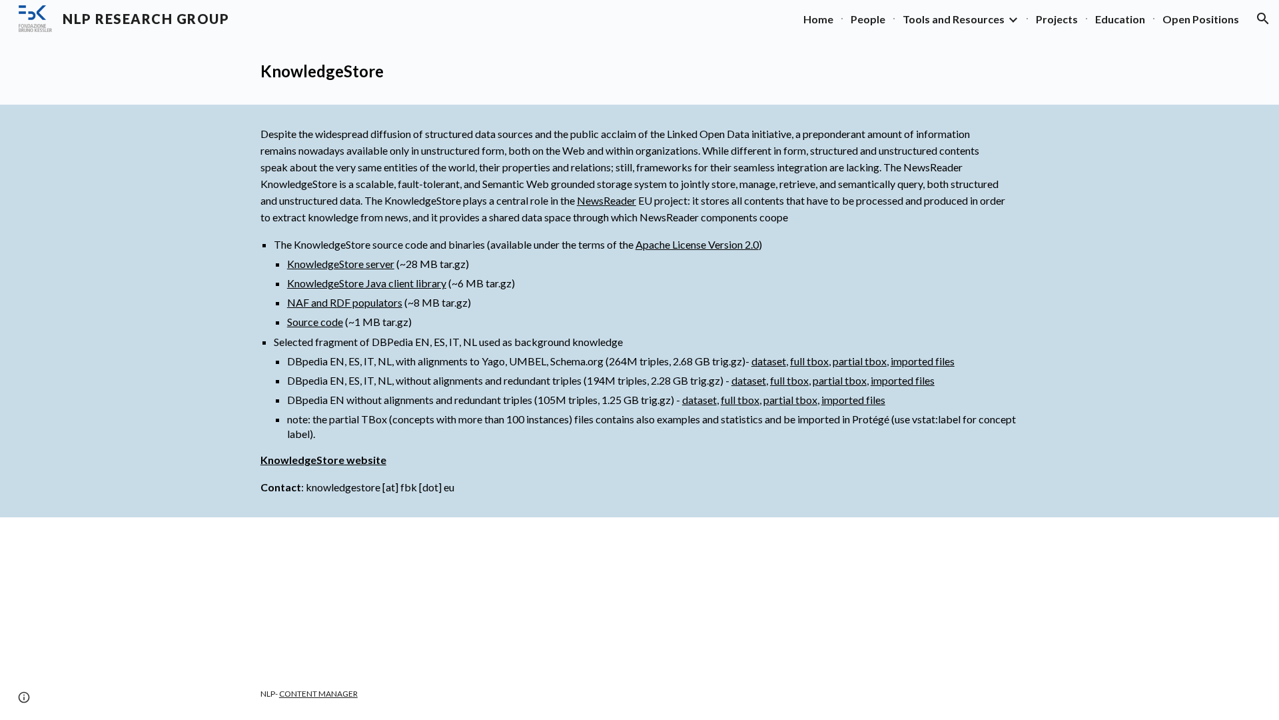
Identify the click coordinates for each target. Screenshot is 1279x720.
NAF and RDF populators (344, 302)
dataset (768, 361)
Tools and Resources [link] (954, 19)
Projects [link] (1057, 19)
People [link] (868, 19)
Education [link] (1120, 19)
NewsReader (606, 200)
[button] (1263, 19)
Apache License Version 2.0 (697, 244)
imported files (923, 361)
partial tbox (860, 361)
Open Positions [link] (1200, 19)
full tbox (809, 361)
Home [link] (818, 19)
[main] (639, 71)
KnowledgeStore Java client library (366, 283)
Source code (315, 321)
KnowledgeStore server (340, 263)
